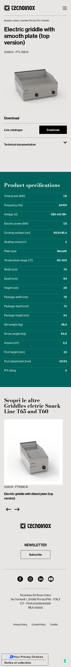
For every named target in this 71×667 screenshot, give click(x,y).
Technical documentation (20, 144)
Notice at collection (17, 662)
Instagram (30, 579)
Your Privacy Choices (28, 657)
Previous (7, 509)
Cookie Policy (39, 624)
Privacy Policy (20, 624)
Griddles (45, 20)
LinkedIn (40, 579)
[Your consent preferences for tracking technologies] (65, 661)
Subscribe (35, 554)
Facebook (20, 579)
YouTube (51, 579)
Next (17, 509)
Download (53, 130)
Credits (54, 624)
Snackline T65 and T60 (30, 20)
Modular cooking (11, 20)
